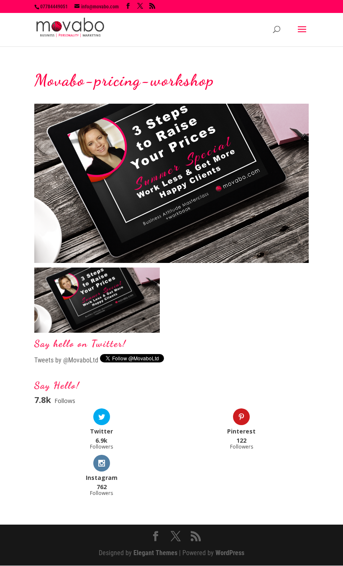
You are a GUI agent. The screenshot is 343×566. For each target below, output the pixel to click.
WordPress (229, 553)
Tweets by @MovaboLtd (66, 360)
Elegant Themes (155, 553)
